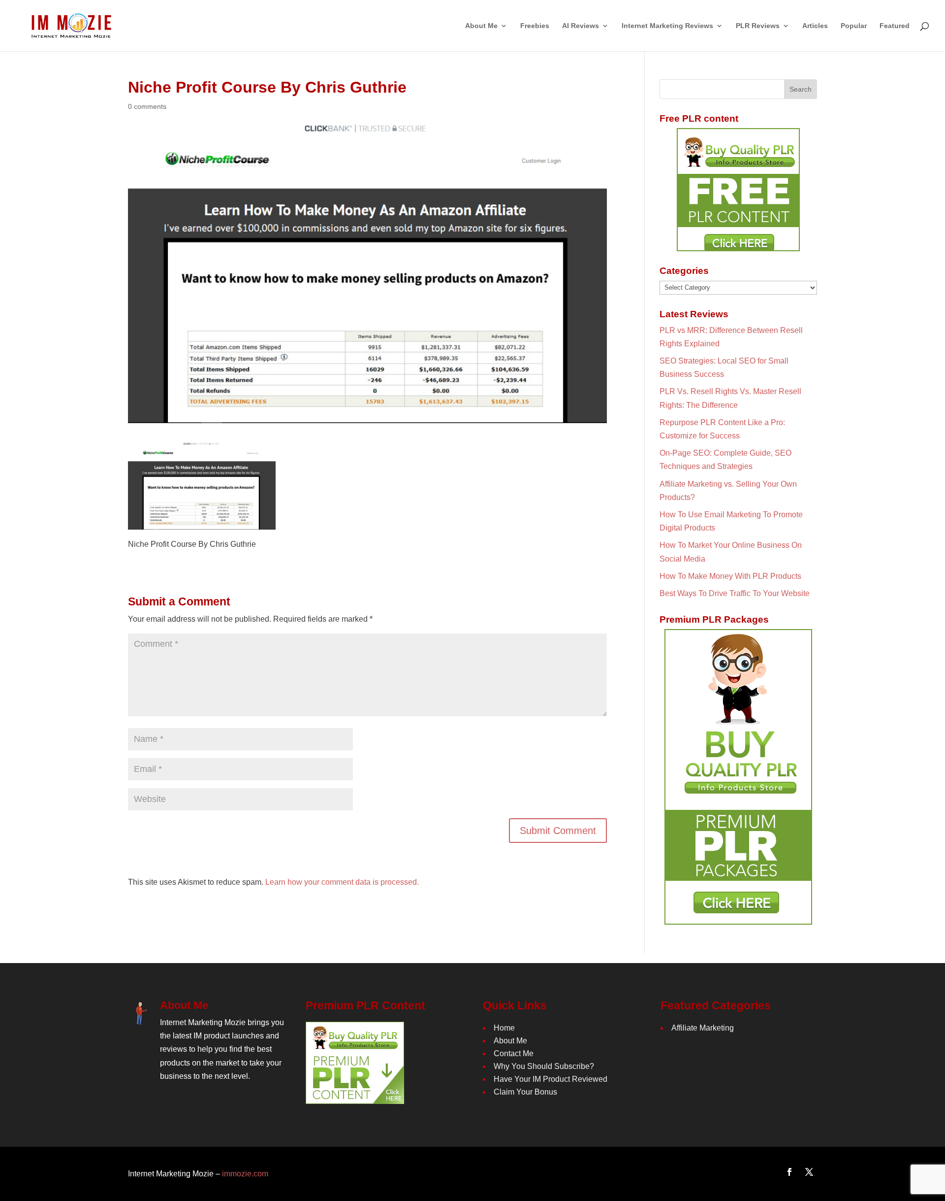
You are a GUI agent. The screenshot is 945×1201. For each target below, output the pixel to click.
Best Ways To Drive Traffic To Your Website (735, 593)
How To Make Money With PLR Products (730, 576)
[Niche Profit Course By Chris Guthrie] (202, 522)
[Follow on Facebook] (789, 1172)
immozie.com (245, 1173)
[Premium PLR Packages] (738, 777)
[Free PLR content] (738, 189)
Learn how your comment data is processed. (342, 882)
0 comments (147, 106)
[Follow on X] (809, 1172)
